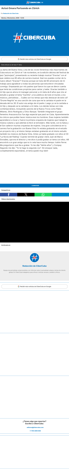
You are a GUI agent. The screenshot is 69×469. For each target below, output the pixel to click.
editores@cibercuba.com (35, 427)
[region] (34, 168)
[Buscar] (67, 2)
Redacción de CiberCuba (11, 13)
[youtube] (37, 276)
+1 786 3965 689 (35, 431)
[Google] (40, 276)
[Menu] (2, 2)
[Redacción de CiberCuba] (34, 261)
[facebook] (29, 276)
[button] (8, 194)
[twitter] (32, 276)
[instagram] (34, 276)
